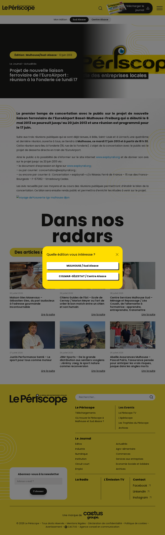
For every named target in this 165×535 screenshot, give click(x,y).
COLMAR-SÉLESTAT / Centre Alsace (82, 276)
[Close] (117, 254)
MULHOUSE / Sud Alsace (82, 266)
